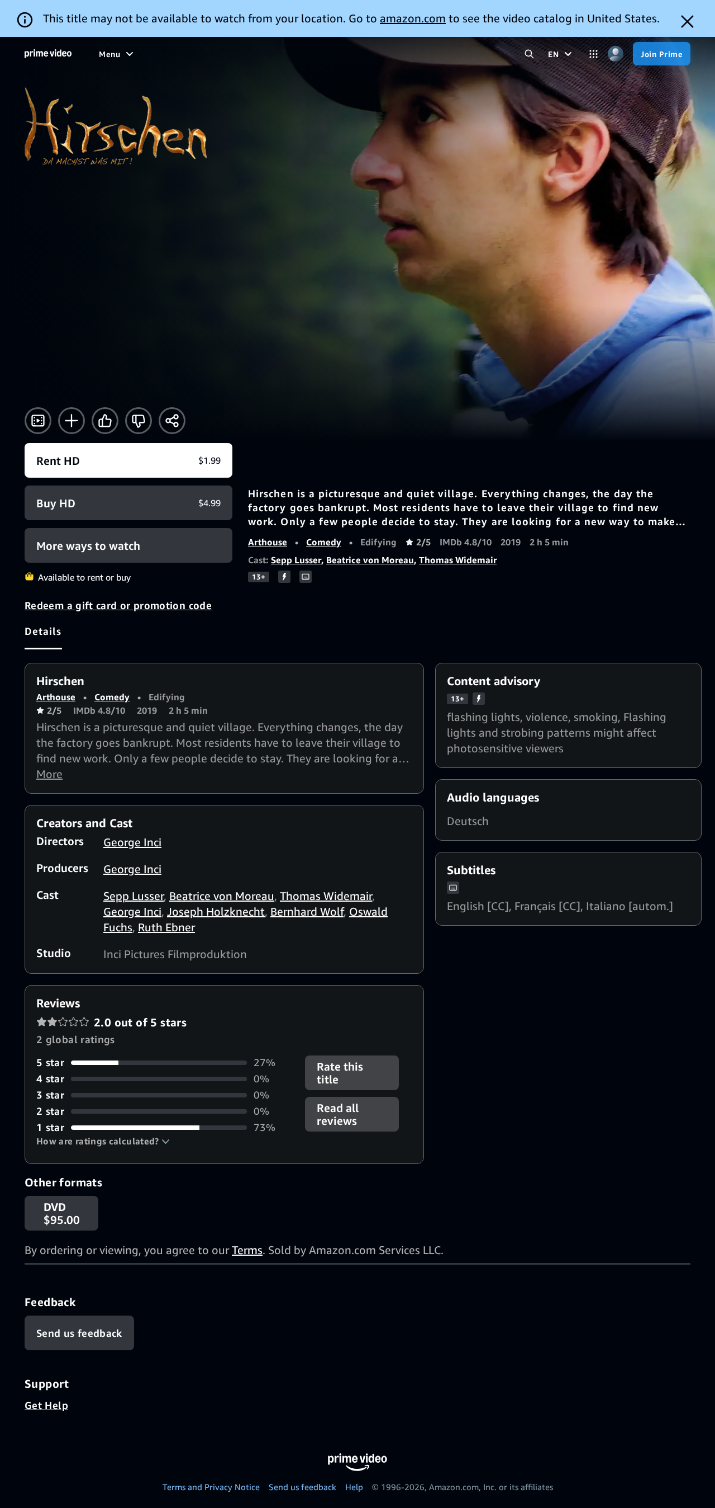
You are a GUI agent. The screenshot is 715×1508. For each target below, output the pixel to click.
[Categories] (593, 54)
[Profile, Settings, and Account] (615, 54)
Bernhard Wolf (307, 911)
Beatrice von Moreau (370, 560)
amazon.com (413, 18)
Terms (247, 1249)
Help (354, 1487)
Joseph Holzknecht (216, 911)
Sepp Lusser (296, 560)
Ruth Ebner (166, 927)
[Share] (172, 420)
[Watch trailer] (38, 420)
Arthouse (267, 542)
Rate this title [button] (340, 1073)
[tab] (43, 630)
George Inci (132, 842)
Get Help (46, 1405)
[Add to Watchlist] (71, 420)
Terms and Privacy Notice (211, 1487)
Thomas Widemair (458, 560)
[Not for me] (138, 420)
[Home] (48, 53)
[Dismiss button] (687, 21)
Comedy (323, 542)
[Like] (105, 420)
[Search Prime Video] (529, 54)
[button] (103, 1141)
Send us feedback (302, 1487)
